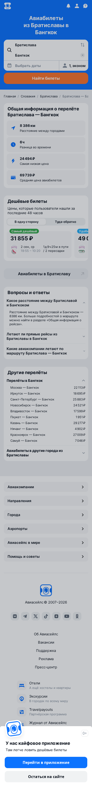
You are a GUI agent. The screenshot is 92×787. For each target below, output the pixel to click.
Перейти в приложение (46, 762)
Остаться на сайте (46, 776)
